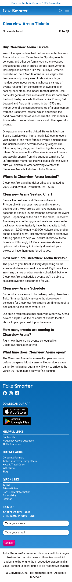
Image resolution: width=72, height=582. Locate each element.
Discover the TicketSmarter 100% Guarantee (36, 3)
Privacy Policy (10, 488)
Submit (9, 542)
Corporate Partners (13, 457)
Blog (5, 471)
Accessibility (9, 495)
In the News (9, 468)
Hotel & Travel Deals (14, 464)
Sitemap (7, 499)
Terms (6, 485)
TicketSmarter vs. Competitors (20, 461)
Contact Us (9, 437)
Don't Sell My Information (16, 492)
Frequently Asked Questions (18, 440)
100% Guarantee (12, 444)
